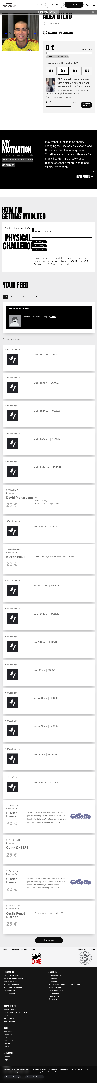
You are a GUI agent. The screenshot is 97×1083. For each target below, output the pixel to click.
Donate (74, 5)
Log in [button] (39, 5)
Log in (53, 317)
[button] (94, 5)
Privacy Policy (54, 1072)
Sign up (54, 5)
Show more (49, 940)
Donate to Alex (86, 105)
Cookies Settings (13, 1077)
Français (43, 12)
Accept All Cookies (34, 1077)
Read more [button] (84, 176)
